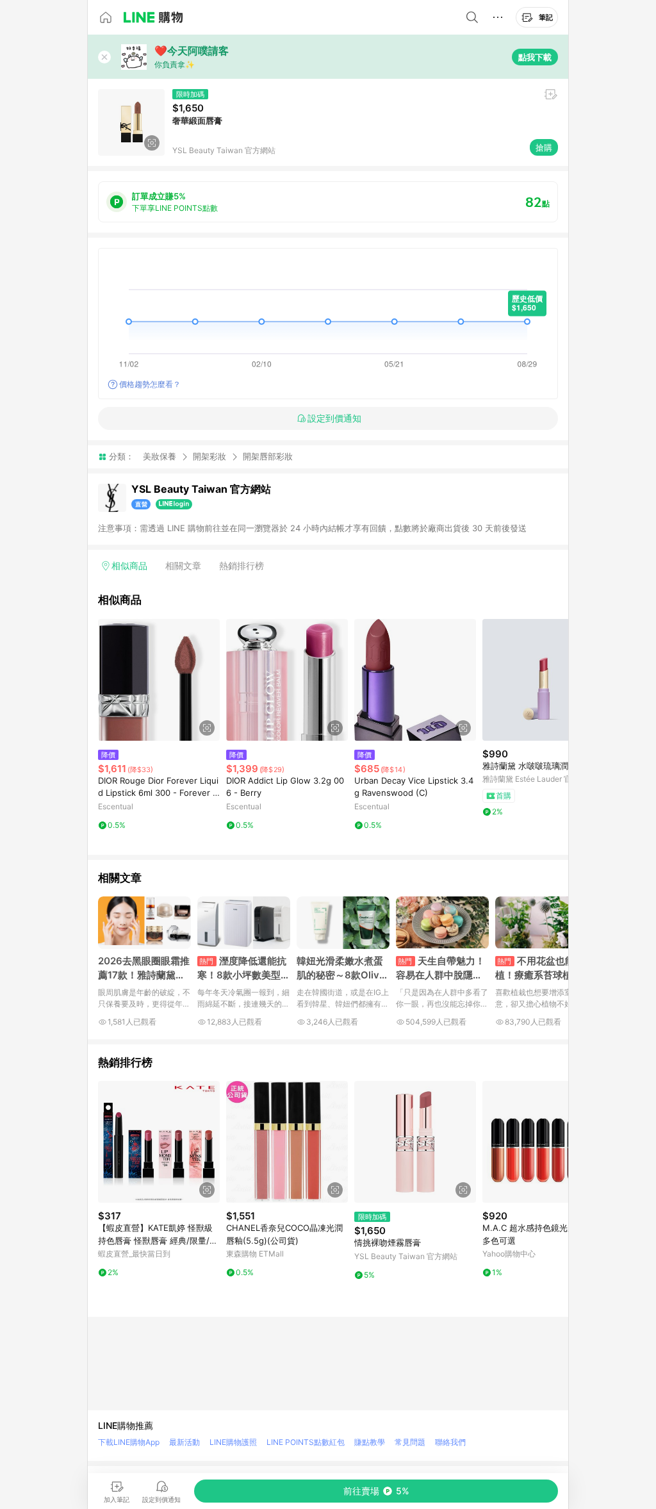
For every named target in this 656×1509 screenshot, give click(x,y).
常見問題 (410, 1442)
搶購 (544, 147)
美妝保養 (159, 456)
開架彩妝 (209, 456)
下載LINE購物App (129, 1442)
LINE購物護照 (233, 1442)
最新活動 (184, 1442)
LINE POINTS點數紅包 (305, 1442)
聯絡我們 (450, 1442)
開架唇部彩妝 (268, 456)
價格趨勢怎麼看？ (150, 384)
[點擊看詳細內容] (159, 680)
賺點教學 (369, 1442)
